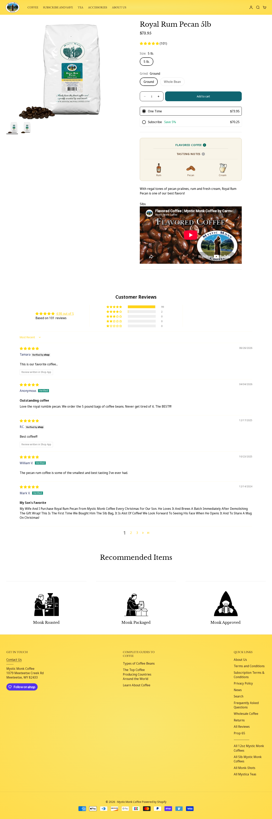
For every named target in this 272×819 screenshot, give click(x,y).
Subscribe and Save (58, 7)
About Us (240, 659)
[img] (29, 348)
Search (238, 696)
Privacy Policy (243, 683)
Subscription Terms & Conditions (249, 674)
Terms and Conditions (249, 666)
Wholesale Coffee (246, 713)
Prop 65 (239, 733)
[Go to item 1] (12, 127)
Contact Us (14, 659)
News (238, 690)
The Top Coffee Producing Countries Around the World (137, 674)
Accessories (97, 7)
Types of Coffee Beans (139, 663)
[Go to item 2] (25, 127)
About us (119, 7)
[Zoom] (97, 111)
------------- (241, 739)
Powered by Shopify (154, 802)
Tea (80, 7)
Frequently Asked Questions (246, 705)
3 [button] (137, 533)
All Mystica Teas (245, 774)
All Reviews (242, 726)
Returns (239, 720)
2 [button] (131, 533)
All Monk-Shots (244, 768)
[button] (150, 43)
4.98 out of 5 (65, 313)
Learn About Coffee (136, 685)
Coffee (32, 7)
